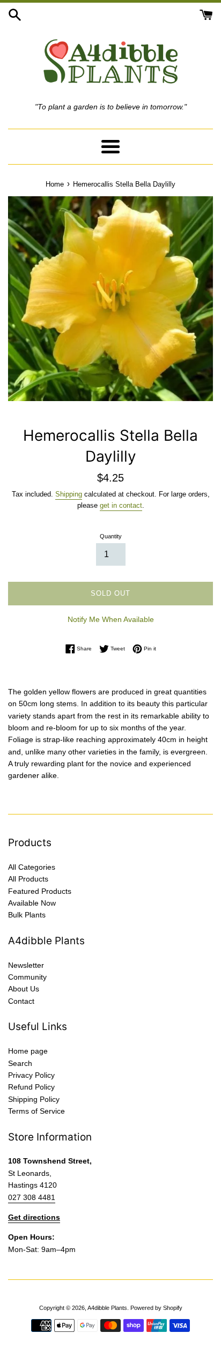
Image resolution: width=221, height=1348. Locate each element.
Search (20, 1063)
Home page (28, 1051)
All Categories (31, 867)
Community (27, 977)
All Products (28, 879)
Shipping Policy (34, 1099)
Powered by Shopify (156, 1308)
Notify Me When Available (111, 619)
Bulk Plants (27, 914)
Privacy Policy (31, 1075)
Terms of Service (36, 1111)
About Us (23, 988)
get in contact (121, 505)
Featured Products (39, 891)
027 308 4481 (31, 1197)
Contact (21, 1001)
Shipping (68, 494)
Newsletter (26, 965)
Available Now (32, 903)
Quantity (111, 536)
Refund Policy (31, 1087)
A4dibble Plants (107, 1308)
